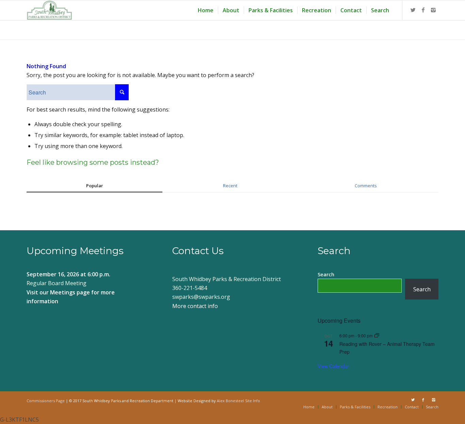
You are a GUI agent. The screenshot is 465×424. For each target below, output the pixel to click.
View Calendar (333, 366)
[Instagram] (433, 10)
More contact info (195, 306)
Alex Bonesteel (230, 400)
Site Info (252, 400)
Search (326, 274)
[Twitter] (413, 10)
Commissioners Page (46, 400)
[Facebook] (423, 10)
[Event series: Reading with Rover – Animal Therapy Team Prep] (376, 335)
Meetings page (70, 292)
